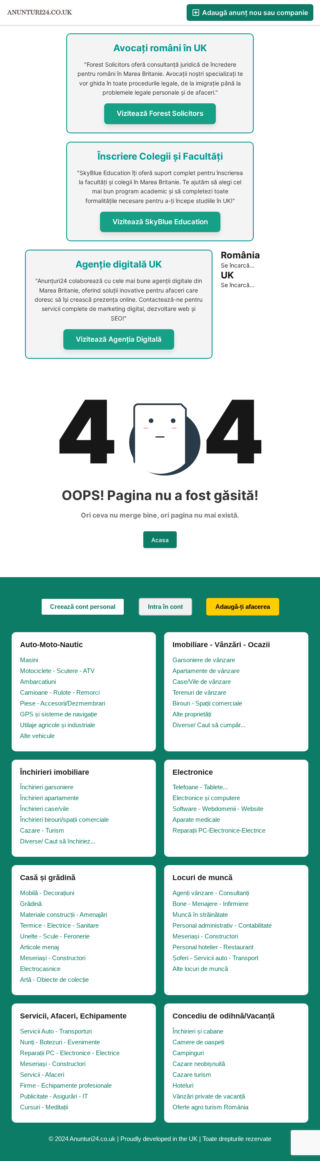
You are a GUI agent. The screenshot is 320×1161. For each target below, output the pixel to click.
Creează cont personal (82, 606)
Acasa (160, 539)
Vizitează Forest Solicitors (160, 113)
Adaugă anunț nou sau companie (254, 12)
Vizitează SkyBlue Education (160, 222)
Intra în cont (165, 606)
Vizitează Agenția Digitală (119, 339)
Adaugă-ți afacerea (242, 606)
